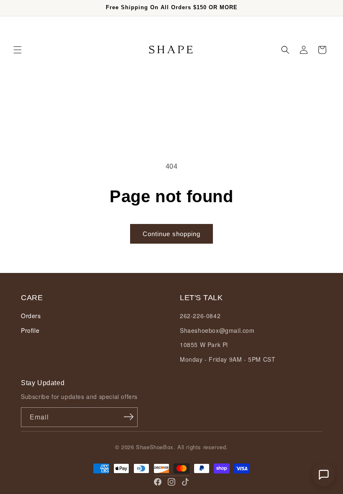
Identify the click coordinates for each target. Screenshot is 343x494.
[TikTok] (185, 482)
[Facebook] (157, 482)
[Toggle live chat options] (323, 474)
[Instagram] (171, 482)
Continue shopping (171, 233)
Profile (30, 330)
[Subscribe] (128, 416)
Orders (31, 315)
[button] (17, 50)
